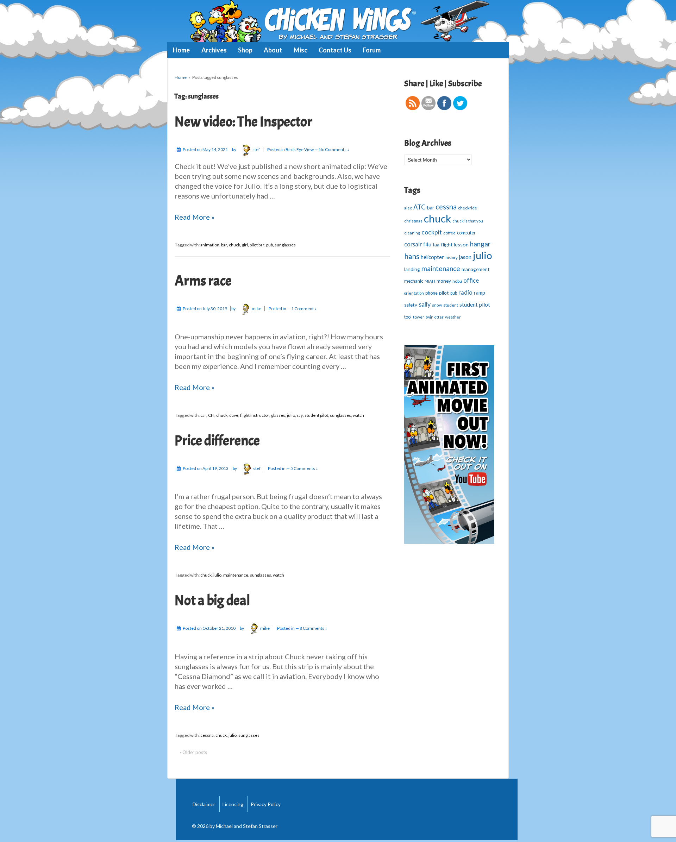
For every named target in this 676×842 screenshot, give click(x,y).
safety (410, 305)
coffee (449, 233)
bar (224, 244)
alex (408, 208)
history (451, 257)
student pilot (316, 415)
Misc (300, 50)
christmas (413, 221)
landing (412, 269)
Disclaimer (204, 804)
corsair (413, 244)
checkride (467, 208)
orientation (414, 293)
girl (245, 244)
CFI (211, 415)
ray (300, 415)
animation (209, 244)
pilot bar (257, 244)
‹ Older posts (193, 752)
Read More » (194, 217)
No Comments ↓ (334, 149)
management (476, 269)
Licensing (233, 804)
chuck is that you (467, 221)
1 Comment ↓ (304, 308)
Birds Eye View (300, 149)
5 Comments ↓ (304, 468)
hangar (480, 244)
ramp (479, 293)
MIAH (430, 281)
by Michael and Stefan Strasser (242, 826)
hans (411, 256)
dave (233, 415)
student (450, 305)
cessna (207, 735)
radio (465, 292)
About (273, 50)
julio (291, 415)
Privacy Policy (266, 804)
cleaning (412, 233)
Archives (214, 50)
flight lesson (455, 244)
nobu (457, 281)
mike (256, 308)
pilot (444, 293)
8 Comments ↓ (313, 628)
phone (431, 293)
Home (181, 50)
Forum (372, 50)
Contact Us (335, 50)
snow (437, 305)
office (471, 280)
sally (425, 304)
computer (466, 232)
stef (256, 149)
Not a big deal (212, 600)
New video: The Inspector (243, 122)
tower (418, 317)
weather (453, 317)
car (203, 415)
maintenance (235, 575)
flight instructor (254, 415)
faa (436, 244)
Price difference (217, 441)
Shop (245, 50)
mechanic (413, 281)
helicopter (432, 257)
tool (408, 317)
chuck (234, 244)
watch (358, 415)
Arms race (203, 281)
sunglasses (285, 244)
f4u (427, 244)
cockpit (431, 232)
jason (465, 256)
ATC (419, 207)
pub (269, 244)
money (444, 281)
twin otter (435, 317)
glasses (278, 415)
